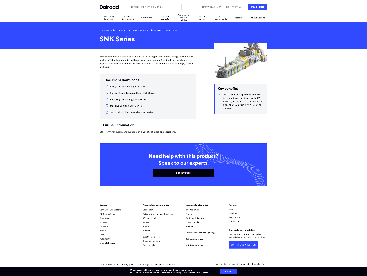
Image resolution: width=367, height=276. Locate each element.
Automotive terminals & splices (158, 214)
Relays (146, 222)
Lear (102, 235)
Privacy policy (128, 264)
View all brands (107, 243)
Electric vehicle (202, 17)
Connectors (148, 210)
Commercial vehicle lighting (183, 17)
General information (165, 264)
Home (102, 30)
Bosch (103, 230)
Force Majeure (145, 264)
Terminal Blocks (146, 30)
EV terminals (149, 245)
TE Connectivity (107, 214)
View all (147, 230)
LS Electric (105, 226)
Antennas (147, 226)
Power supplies (193, 222)
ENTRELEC (160, 30)
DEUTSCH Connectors (109, 17)
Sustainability (212, 7)
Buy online (257, 7)
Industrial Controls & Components (122, 30)
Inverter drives (192, 210)
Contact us (234, 7)
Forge (264, 264)
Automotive (146, 17)
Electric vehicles (151, 237)
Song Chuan (105, 218)
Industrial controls (164, 17)
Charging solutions (151, 241)
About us (233, 205)
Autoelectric (105, 239)
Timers (189, 214)
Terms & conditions (109, 264)
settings (204, 273)
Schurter (104, 222)
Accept (228, 271)
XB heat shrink (149, 218)
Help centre (234, 217)
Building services (194, 245)
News (231, 209)
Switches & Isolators (196, 218)
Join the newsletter (243, 245)
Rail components (221, 17)
